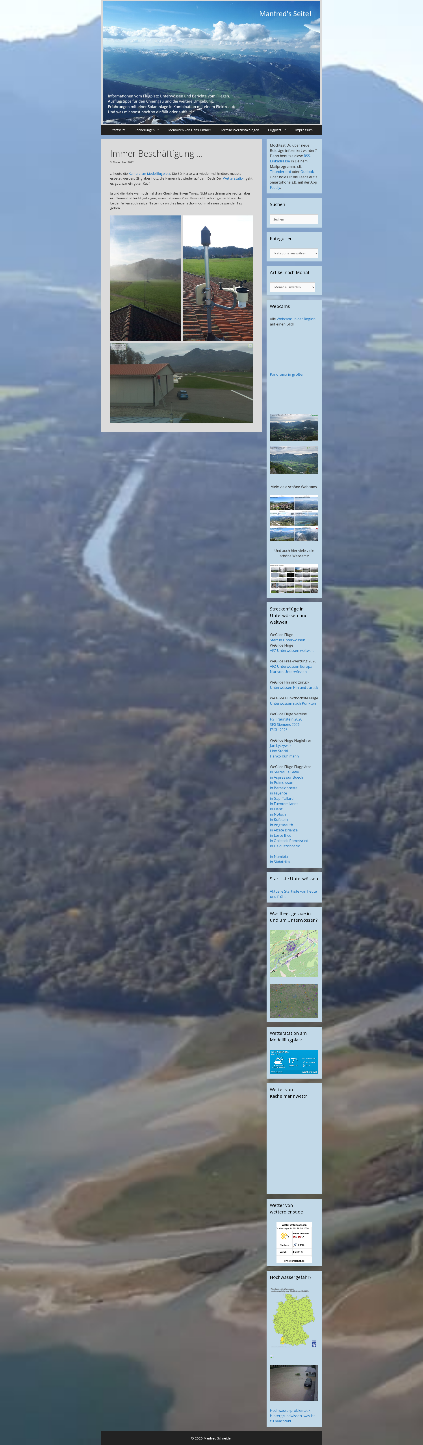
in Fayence (278, 793)
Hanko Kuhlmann (284, 756)
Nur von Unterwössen (288, 671)
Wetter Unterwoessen (294, 1225)
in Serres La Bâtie (284, 772)
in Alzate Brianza (284, 830)
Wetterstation (234, 178)
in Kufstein (279, 819)
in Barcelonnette (283, 787)
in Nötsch (278, 814)
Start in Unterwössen (287, 640)
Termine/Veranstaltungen (239, 130)
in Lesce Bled (280, 835)
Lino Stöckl (279, 750)
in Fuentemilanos (284, 803)
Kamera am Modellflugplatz (149, 173)
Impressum (304, 130)
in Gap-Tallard (281, 798)
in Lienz (276, 809)
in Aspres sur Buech (286, 777)
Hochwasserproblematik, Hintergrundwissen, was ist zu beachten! (292, 1415)
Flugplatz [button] (275, 130)
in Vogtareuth (281, 824)
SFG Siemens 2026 (285, 724)
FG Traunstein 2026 (286, 719)
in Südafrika (280, 861)
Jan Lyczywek (280, 745)
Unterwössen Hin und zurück (294, 687)
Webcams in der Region (296, 318)
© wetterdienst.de (294, 1260)
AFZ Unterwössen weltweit (292, 650)
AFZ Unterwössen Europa (291, 666)
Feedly (275, 187)
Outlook (307, 171)
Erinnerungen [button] (145, 130)
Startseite (118, 130)
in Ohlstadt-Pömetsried (289, 840)
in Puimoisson (281, 782)
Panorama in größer (287, 374)
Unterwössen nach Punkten (293, 703)
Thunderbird (280, 171)
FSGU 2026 (279, 729)
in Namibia (279, 856)
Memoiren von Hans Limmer (189, 130)
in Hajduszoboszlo (285, 846)
